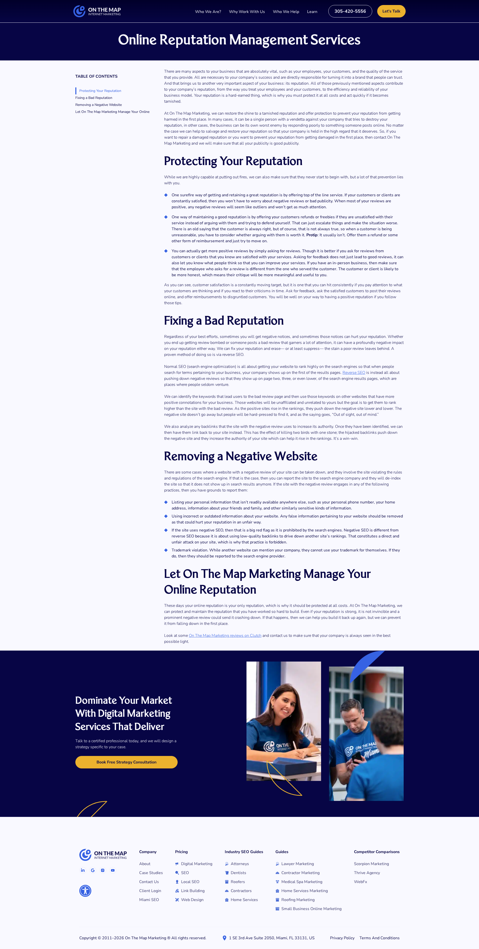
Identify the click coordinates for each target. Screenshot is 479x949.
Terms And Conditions (379, 938)
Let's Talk (391, 11)
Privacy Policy (342, 938)
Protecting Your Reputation (100, 90)
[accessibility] (85, 891)
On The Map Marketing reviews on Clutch (225, 635)
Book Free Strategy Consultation (126, 762)
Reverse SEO (354, 372)
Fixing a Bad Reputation (93, 97)
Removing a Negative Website (98, 104)
